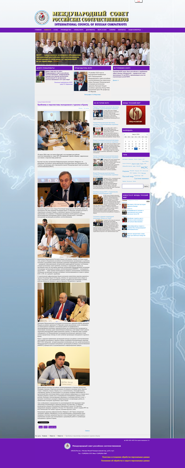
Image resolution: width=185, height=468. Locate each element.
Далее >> (116, 80)
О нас (56, 30)
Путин (139, 173)
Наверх (87, 430)
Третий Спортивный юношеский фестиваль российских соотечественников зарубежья (105, 157)
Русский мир (52, 427)
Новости (47, 30)
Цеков (134, 181)
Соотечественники (141, 178)
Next (149, 201)
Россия (144, 173)
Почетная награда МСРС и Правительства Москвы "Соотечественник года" (105, 192)
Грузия (140, 159)
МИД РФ (138, 166)
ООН (141, 170)
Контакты (122, 30)
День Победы (145, 161)
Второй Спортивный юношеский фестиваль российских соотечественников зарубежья (106, 141)
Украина (124, 181)
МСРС (45, 427)
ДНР (143, 159)
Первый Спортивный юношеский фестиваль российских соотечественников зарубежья (106, 108)
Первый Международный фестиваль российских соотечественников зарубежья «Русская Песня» (105, 124)
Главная (38, 30)
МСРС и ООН (102, 30)
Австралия (125, 159)
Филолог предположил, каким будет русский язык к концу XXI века (136, 232)
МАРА (134, 166)
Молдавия (132, 170)
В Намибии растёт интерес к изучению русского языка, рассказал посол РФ (135, 209)
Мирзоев (125, 171)
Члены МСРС (78, 30)
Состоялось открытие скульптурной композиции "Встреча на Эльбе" (103, 217)
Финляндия (129, 181)
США (142, 175)
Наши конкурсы (134, 30)
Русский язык (137, 175)
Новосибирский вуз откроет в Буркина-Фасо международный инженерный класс (136, 224)
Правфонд (135, 173)
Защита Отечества (126, 163)
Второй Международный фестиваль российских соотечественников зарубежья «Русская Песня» (105, 174)
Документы (90, 30)
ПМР (131, 173)
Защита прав (135, 164)
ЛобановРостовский (127, 166)
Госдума (136, 159)
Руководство (66, 30)
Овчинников (145, 170)
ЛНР (145, 163)
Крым (40, 427)
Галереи (112, 30)
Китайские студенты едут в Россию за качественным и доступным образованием (135, 217)
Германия (130, 159)
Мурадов (137, 170)
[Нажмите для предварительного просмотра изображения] (64, 130)
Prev (147, 201)
